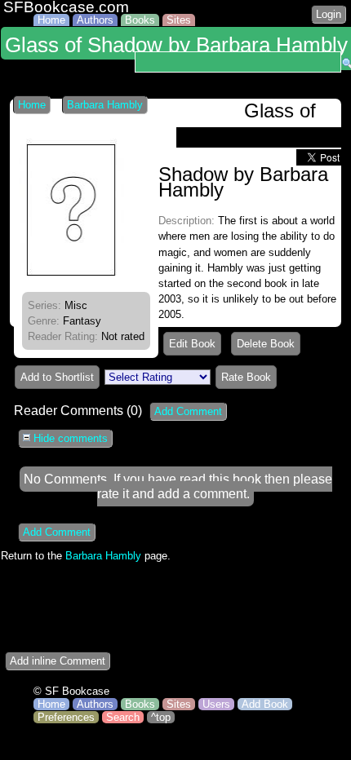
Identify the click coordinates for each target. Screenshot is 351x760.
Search (123, 717)
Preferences (66, 717)
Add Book (265, 704)
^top (161, 717)
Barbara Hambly (105, 105)
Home (51, 20)
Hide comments (69, 438)
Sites (179, 20)
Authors (95, 20)
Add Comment (188, 411)
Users (216, 704)
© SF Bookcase (71, 691)
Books (140, 20)
